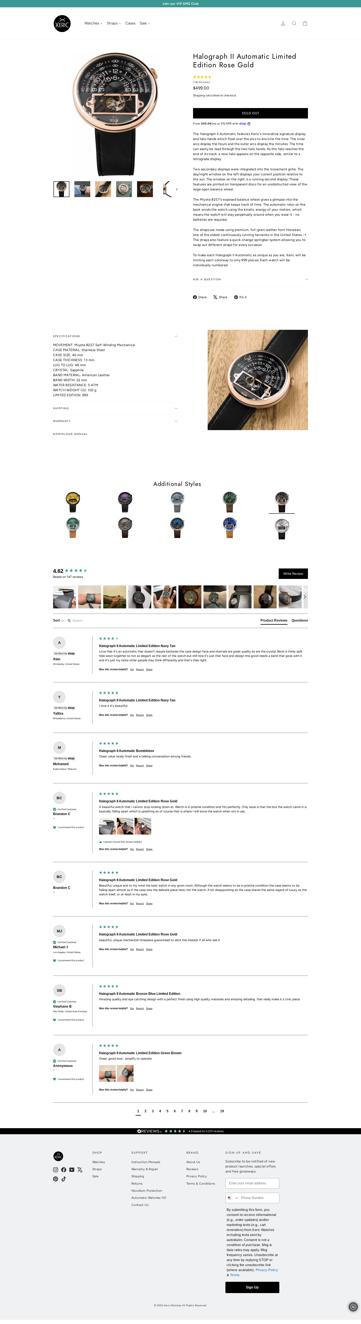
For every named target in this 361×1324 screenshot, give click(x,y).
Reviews (192, 1169)
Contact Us (140, 1205)
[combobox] (232, 1198)
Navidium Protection (146, 1191)
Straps (97, 1169)
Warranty (62, 421)
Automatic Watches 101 (148, 1198)
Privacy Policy (196, 1176)
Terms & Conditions (200, 1183)
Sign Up (252, 1287)
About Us (193, 1162)
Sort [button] (57, 620)
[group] (75, 571)
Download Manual (70, 434)
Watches (98, 1162)
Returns (137, 1183)
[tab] (274, 621)
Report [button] (140, 669)
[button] (64, 596)
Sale (95, 1176)
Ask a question (207, 279)
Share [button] (149, 669)
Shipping (199, 95)
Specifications (66, 336)
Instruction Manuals (145, 1162)
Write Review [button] (293, 574)
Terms (234, 1275)
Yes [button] (132, 669)
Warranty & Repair (144, 1169)
